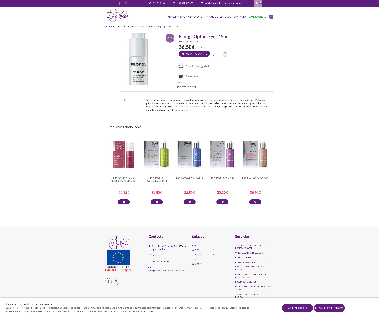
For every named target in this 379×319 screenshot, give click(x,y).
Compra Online (146, 26)
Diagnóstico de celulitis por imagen (249, 268)
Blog (228, 16)
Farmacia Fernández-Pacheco (122, 26)
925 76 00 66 (159, 3)
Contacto (240, 16)
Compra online (257, 16)
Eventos (199, 16)
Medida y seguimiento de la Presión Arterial (252, 288)
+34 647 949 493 (185, 3)
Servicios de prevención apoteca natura (251, 296)
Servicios (185, 16)
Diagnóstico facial (244, 257)
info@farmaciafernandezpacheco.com (223, 3)
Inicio (194, 245)
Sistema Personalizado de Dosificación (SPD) (248, 246)
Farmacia (172, 16)
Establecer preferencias (329, 308)
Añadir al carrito (196, 53)
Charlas (196, 259)
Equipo (195, 249)
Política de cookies (144, 311)
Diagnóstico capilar (245, 262)
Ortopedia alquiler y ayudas (249, 252)
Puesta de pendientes (245, 282)
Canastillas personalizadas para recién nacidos (252, 276)
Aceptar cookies (297, 308)
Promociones (214, 16)
